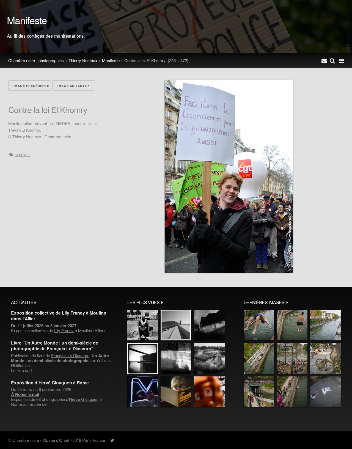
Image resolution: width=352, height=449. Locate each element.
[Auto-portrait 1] (176, 358)
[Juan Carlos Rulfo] (209, 391)
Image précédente (31, 86)
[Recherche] (332, 60)
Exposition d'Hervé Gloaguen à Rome (50, 382)
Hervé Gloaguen (83, 399)
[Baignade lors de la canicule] (259, 325)
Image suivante (72, 86)
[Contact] (324, 60)
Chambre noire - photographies (36, 60)
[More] (162, 302)
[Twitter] (112, 440)
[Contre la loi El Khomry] (229, 271)
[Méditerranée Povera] (176, 325)
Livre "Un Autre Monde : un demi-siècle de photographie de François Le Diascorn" (54, 346)
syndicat (22, 154)
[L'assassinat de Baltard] (209, 325)
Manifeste (111, 60)
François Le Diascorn (70, 355)
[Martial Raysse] (142, 391)
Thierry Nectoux (82, 60)
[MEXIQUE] (142, 325)
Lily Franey (64, 330)
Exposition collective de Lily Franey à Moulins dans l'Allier (58, 316)
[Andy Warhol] (176, 391)
